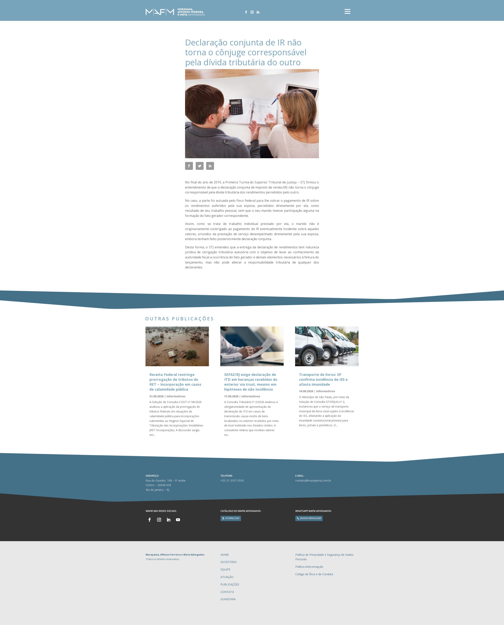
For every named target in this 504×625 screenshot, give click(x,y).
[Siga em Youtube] (178, 520)
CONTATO (227, 592)
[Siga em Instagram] (252, 12)
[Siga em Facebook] (246, 12)
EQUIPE (225, 569)
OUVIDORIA (228, 599)
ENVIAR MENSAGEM (310, 518)
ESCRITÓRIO (228, 562)
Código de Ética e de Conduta (314, 574)
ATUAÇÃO (226, 577)
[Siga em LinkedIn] (258, 12)
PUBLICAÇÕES (229, 584)
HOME (224, 555)
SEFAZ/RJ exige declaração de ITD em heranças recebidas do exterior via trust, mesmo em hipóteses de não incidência (250, 382)
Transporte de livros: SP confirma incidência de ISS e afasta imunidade (323, 379)
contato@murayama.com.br (313, 480)
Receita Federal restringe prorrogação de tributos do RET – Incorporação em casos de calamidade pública (175, 382)
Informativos (176, 396)
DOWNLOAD (232, 518)
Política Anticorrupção (309, 567)
